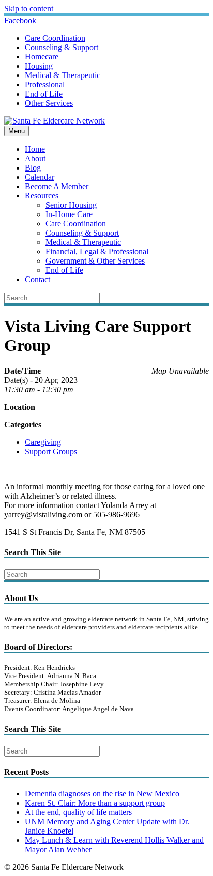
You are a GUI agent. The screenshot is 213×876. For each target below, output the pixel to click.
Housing (39, 66)
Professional (45, 84)
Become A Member (56, 186)
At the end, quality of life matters (78, 812)
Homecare (41, 56)
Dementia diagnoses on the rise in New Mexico (102, 793)
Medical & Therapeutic (62, 75)
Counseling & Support (61, 47)
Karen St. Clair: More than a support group (95, 802)
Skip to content (28, 8)
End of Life (44, 93)
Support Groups (51, 451)
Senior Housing (71, 205)
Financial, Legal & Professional (96, 251)
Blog (33, 167)
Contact (37, 279)
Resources (41, 195)
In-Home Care (69, 214)
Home (35, 149)
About (35, 158)
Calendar (39, 177)
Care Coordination (55, 38)
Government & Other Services (95, 260)
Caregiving (43, 442)
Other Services (49, 103)
